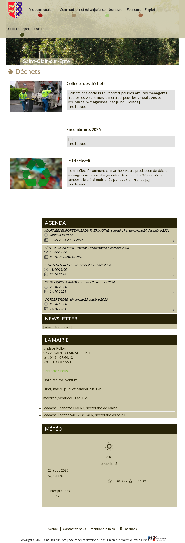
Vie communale (40, 9)
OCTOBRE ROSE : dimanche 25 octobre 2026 (75, 299)
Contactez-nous (55, 370)
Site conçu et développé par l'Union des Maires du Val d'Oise (108, 540)
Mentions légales (103, 529)
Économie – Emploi (141, 9)
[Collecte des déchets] (36, 96)
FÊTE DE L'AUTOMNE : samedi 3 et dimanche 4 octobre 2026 (86, 248)
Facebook (130, 529)
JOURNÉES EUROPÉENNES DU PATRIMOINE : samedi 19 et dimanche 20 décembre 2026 (106, 230)
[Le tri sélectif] (36, 173)
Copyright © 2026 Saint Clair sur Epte (43, 540)
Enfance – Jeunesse (107, 9)
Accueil (53, 529)
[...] (70, 139)
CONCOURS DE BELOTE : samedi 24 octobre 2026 (79, 282)
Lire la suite (77, 106)
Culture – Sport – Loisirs (22, 29)
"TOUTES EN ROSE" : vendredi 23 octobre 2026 (77, 265)
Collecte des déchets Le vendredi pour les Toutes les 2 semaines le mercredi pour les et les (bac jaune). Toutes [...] (117, 97)
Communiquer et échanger (74, 9)
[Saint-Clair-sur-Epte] (15, 9)
